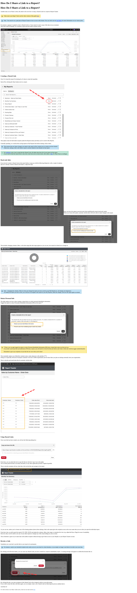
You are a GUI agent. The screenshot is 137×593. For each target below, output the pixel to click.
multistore (8, 152)
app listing (59, 20)
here (38, 16)
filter (52, 154)
